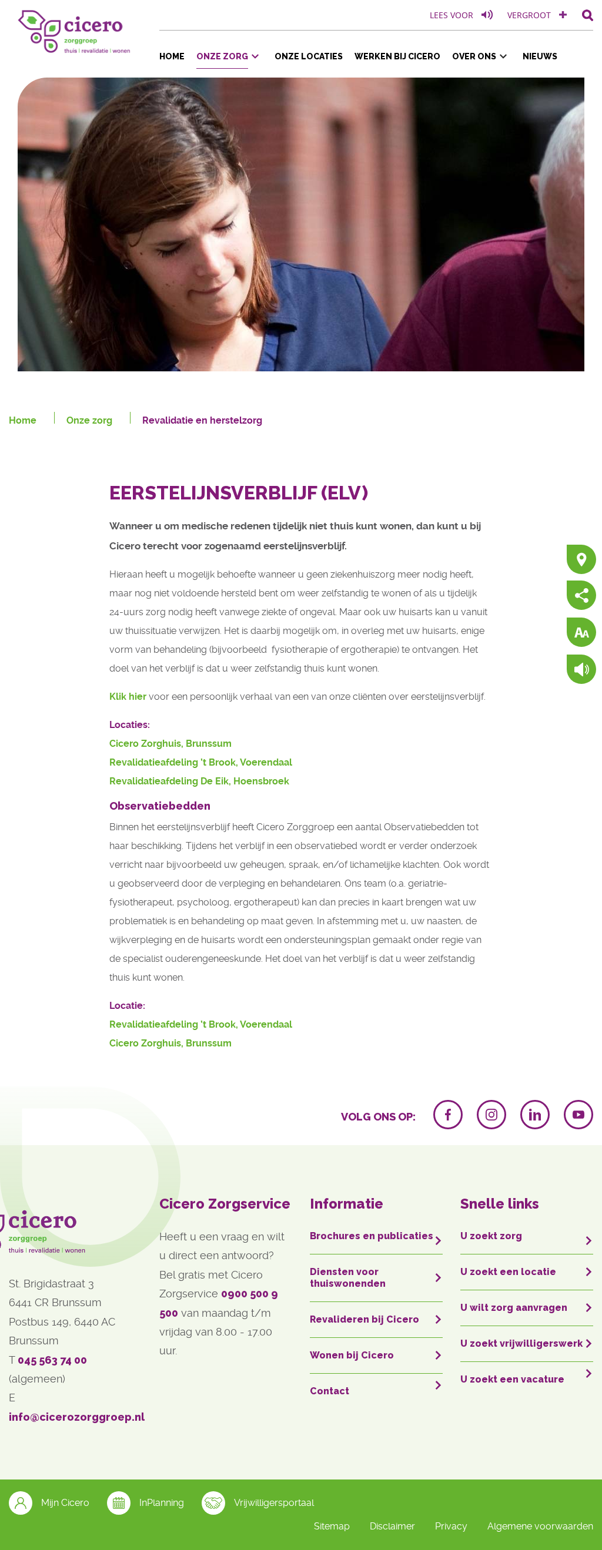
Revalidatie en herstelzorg (202, 420)
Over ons (474, 56)
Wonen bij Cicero (352, 1355)
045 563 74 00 (52, 1360)
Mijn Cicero (65, 1502)
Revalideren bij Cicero (364, 1319)
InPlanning (161, 1502)
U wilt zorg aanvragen (513, 1307)
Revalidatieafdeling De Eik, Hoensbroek (199, 781)
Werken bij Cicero (397, 56)
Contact (329, 1391)
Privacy (451, 1526)
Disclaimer (392, 1526)
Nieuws (540, 56)
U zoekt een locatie (508, 1271)
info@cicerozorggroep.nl (77, 1417)
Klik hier (127, 696)
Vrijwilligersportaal (274, 1502)
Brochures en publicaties (371, 1236)
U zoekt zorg (491, 1236)
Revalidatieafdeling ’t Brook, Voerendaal (200, 762)
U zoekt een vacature (512, 1379)
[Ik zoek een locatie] (581, 560)
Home (172, 56)
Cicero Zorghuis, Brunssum (170, 743)
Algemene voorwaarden (540, 1526)
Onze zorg (222, 56)
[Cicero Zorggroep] (75, 29)
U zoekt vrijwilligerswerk (521, 1343)
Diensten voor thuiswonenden (348, 1277)
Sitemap (332, 1526)
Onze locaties (309, 56)
